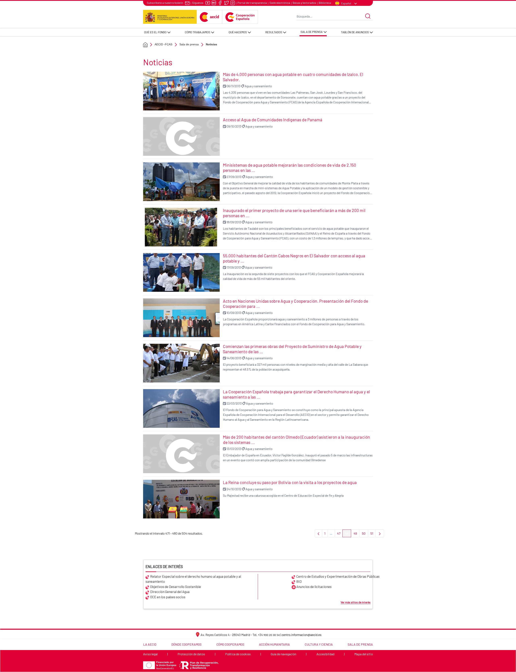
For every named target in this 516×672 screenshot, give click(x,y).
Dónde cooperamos (186, 644)
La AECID (149, 644)
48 (348, 534)
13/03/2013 (234, 449)
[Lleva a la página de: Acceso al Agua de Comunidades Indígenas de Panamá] (181, 136)
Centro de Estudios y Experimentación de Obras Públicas (338, 576)
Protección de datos (191, 654)
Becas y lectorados (304, 2)
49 (357, 534)
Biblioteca (325, 2)
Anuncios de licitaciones (314, 587)
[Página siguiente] (380, 533)
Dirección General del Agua (169, 592)
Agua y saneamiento (258, 86)
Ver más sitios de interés (355, 602)
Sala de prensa (189, 44)
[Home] (145, 44)
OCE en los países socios (167, 597)
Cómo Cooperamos (230, 644)
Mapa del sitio (363, 654)
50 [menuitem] (365, 534)
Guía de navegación (283, 654)
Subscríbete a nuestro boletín (165, 2)
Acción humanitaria (274, 644)
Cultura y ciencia (319, 644)
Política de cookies (238, 654)
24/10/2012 (234, 489)
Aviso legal (150, 654)
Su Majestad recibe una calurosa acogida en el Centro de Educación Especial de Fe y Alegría (283, 495)
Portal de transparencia (252, 2)
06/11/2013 (233, 86)
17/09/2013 (234, 267)
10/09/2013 (234, 313)
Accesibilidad (325, 654)
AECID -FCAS (163, 44)
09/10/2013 (234, 126)
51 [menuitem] (373, 534)
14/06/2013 (234, 358)
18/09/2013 (234, 222)
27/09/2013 (234, 177)
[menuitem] (157, 32)
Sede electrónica (279, 2)
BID (299, 581)
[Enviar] (368, 16)
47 (340, 534)
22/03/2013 (234, 403)
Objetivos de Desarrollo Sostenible (175, 587)
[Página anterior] (318, 533)
